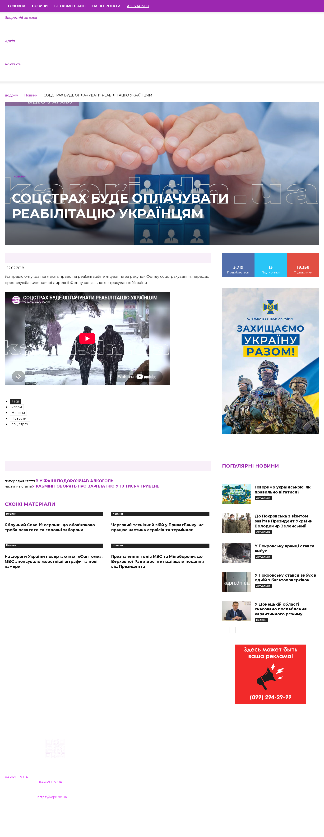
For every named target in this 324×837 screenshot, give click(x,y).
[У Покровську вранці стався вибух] (236, 553)
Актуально (263, 498)
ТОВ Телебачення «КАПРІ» (137, 769)
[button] (313, 6)
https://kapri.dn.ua (52, 797)
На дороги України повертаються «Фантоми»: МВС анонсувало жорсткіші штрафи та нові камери (53, 561)
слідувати (270, 255)
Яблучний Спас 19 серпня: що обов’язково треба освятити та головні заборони (50, 527)
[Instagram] (291, 6)
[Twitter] (307, 6)
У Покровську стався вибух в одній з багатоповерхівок (285, 578)
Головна (16, 6)
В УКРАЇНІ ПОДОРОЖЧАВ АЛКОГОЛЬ (74, 481)
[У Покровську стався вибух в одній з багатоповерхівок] (236, 582)
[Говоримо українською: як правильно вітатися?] (236, 494)
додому (11, 95)
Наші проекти (106, 6)
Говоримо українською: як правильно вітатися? (282, 489)
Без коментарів (70, 6)
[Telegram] (299, 6)
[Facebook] (283, 6)
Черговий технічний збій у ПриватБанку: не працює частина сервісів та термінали (157, 527)
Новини (40, 6)
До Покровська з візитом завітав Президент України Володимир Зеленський (284, 521)
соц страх (20, 424)
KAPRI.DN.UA (16, 777)
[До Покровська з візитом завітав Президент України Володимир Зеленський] (236, 523)
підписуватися (303, 255)
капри (17, 407)
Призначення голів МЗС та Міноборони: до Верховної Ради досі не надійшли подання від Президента (157, 561)
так (238, 255)
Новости (19, 418)
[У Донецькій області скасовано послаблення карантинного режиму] (236, 611)
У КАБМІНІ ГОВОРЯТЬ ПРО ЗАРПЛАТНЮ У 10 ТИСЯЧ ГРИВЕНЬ (95, 486)
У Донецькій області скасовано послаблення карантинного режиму (281, 609)
